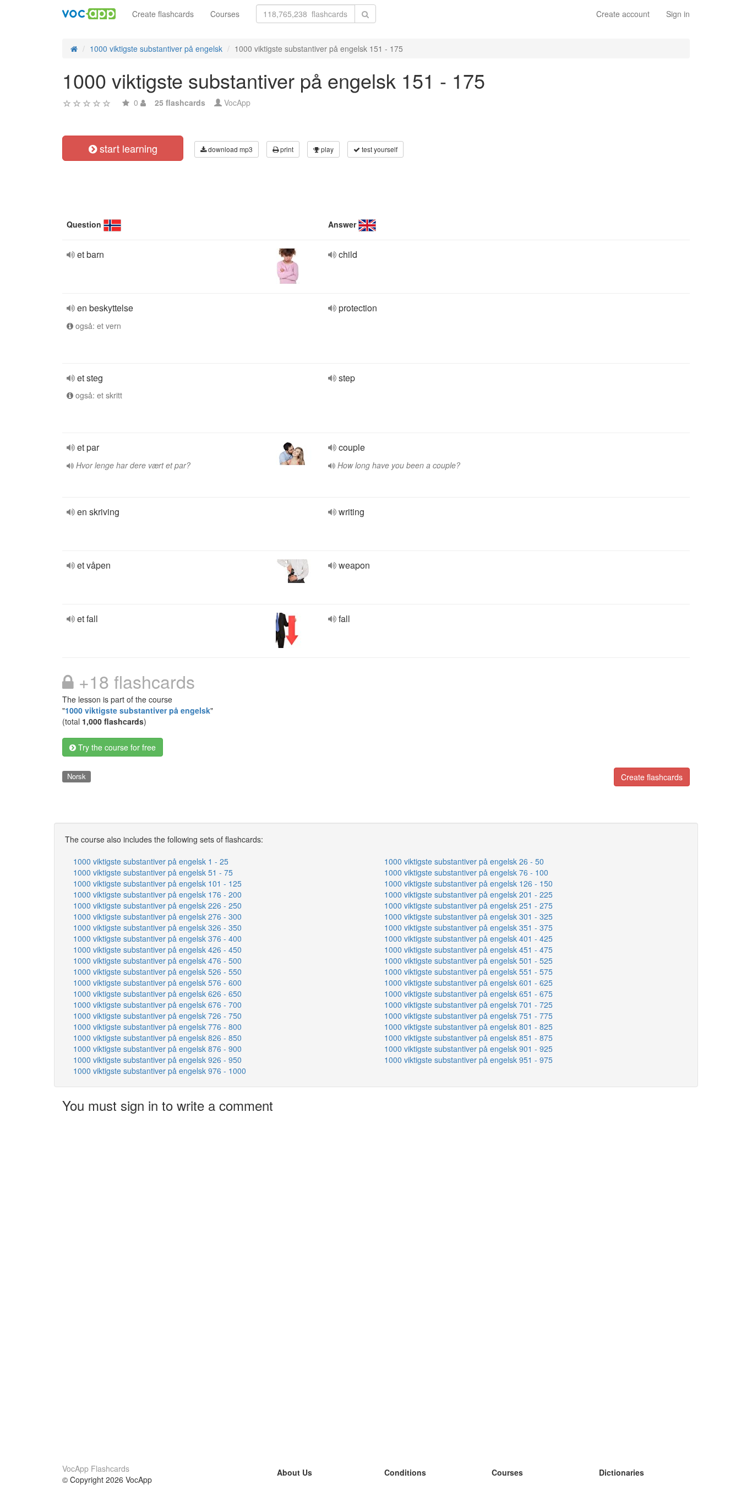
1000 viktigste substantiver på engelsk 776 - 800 (157, 1026)
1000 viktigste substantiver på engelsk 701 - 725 (468, 1004)
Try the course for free (116, 747)
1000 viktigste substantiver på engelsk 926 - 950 (157, 1059)
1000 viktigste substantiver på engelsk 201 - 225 (468, 894)
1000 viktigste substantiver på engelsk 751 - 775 (468, 1015)
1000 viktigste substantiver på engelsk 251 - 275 (468, 905)
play (326, 149)
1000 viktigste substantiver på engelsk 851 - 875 (468, 1037)
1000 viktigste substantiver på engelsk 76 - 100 (466, 872)
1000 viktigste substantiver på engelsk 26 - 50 (464, 861)
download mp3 (229, 149)
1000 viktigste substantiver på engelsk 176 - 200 (157, 894)
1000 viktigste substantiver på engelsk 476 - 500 (157, 960)
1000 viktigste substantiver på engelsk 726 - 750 (157, 1015)
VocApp (237, 102)
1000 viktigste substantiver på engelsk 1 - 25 (150, 861)
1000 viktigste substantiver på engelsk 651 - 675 (468, 993)
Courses (224, 13)
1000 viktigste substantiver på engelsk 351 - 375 (468, 927)
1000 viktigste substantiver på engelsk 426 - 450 (157, 949)
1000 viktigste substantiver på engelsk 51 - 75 (153, 872)
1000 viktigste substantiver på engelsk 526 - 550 (157, 971)
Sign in (678, 13)
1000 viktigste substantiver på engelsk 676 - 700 (157, 1004)
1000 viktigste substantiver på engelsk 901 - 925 (468, 1048)
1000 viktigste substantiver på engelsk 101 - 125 (157, 883)
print (286, 149)
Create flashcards (163, 13)
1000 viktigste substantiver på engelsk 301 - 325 (468, 916)
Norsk (76, 776)
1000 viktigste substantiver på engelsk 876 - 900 (157, 1048)
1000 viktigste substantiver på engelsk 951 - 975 (468, 1059)
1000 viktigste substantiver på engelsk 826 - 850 (157, 1037)
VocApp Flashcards (95, 1468)
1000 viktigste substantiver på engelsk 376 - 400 (157, 938)
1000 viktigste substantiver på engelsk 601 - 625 (468, 982)
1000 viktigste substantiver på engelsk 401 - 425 (468, 938)
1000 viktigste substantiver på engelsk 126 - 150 (468, 883)
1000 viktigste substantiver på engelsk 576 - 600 (157, 982)
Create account (623, 13)
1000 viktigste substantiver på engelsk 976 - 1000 (159, 1070)
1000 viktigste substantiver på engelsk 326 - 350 (157, 927)
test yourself (378, 149)
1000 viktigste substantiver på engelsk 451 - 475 (468, 949)
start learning (127, 148)
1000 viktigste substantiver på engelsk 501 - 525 (468, 960)
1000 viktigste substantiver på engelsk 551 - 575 (468, 971)
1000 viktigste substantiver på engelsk (137, 710)
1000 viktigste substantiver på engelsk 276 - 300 (157, 916)
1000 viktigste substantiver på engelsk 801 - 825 (468, 1026)
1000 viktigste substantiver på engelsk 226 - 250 (157, 905)
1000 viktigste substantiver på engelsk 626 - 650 (157, 993)
